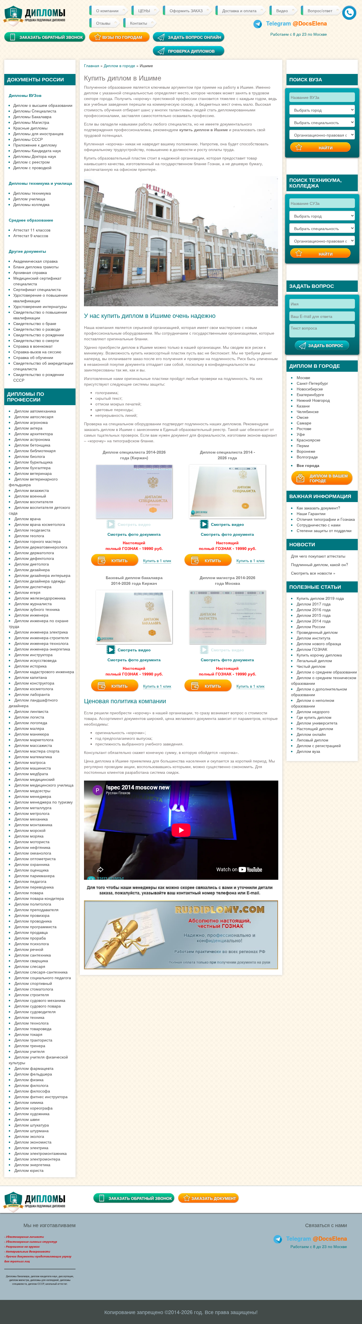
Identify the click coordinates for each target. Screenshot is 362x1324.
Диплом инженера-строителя (41, 637)
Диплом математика (33, 756)
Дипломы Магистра (31, 122)
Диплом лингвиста (31, 711)
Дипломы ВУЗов (25, 95)
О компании (107, 10)
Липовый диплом (312, 740)
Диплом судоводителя (35, 1011)
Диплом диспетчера (32, 586)
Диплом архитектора (33, 433)
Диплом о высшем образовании (42, 105)
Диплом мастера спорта (36, 751)
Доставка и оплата (239, 10)
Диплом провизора (31, 915)
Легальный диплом (314, 660)
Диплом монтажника (33, 824)
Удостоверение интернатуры (40, 306)
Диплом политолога (32, 904)
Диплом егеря (27, 592)
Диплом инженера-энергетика (42, 649)
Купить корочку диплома (319, 655)
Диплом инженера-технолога (41, 643)
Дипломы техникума (32, 193)
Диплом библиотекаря (35, 450)
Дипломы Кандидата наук (37, 150)
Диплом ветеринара (33, 473)
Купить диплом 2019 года (320, 598)
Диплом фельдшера (33, 1074)
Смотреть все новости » (313, 573)
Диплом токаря (28, 1034)
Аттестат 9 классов (30, 235)
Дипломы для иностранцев (38, 133)
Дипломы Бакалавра (32, 116)
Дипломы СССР (28, 139)
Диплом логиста (29, 717)
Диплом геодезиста (32, 530)
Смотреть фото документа (134, 534)
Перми (303, 445)
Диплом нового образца (319, 643)
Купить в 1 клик (157, 560)
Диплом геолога (29, 535)
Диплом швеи (27, 1119)
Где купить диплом (314, 717)
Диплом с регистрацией (319, 745)
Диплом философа (32, 1091)
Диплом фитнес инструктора (41, 1096)
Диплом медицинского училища (44, 785)
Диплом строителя (31, 994)
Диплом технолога (31, 1023)
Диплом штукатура (31, 1125)
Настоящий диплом (315, 728)
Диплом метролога (31, 813)
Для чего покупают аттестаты (318, 556)
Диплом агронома (31, 422)
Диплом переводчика (34, 887)
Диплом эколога (29, 1136)
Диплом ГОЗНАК (312, 649)
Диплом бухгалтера (32, 467)
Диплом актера (28, 428)
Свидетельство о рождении (38, 334)
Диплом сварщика (31, 960)
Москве (303, 377)
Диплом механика (31, 819)
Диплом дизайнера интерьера (42, 575)
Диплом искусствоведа (35, 660)
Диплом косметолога (33, 688)
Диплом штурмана (31, 1130)
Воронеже (306, 451)
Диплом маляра (29, 728)
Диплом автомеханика (35, 411)
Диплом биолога (29, 456)
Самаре (304, 423)
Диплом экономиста (32, 1142)
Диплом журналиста (33, 603)
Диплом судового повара (37, 1006)
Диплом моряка (29, 836)
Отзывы (103, 23)
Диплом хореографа (33, 1108)
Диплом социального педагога (42, 977)
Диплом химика (28, 1102)
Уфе (301, 434)
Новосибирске (310, 389)
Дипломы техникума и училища (40, 183)
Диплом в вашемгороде (329, 478)
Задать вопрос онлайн (194, 37)
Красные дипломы (30, 128)
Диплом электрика (31, 1147)
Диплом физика (29, 1079)
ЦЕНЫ (144, 10)
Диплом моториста (31, 841)
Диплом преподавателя (36, 909)
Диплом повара (28, 892)
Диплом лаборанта (32, 694)
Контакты (138, 23)
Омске (303, 417)
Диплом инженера (31, 615)
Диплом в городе (119, 65)
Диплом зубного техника (37, 609)
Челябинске (308, 411)
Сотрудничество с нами (319, 525)
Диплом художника (31, 1113)
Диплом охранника (31, 864)
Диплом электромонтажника (40, 1153)
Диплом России (311, 626)
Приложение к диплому (35, 145)
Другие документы (27, 251)
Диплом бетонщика (32, 445)
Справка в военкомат (33, 346)
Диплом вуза (308, 751)
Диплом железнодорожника (40, 598)
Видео (282, 10)
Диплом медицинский (34, 779)
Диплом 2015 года (314, 615)
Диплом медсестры (32, 790)
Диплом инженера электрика (41, 632)
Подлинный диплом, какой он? (319, 564)
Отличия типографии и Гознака (326, 519)
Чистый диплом (311, 666)
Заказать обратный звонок (140, 1198)
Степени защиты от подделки (324, 530)
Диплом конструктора (34, 683)
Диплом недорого (313, 711)
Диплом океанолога (32, 853)
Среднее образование (31, 220)
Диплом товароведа (32, 1028)
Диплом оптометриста (35, 858)
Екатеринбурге (310, 394)
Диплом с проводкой (32, 167)
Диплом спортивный (33, 983)
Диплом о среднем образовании (327, 672)
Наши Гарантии (311, 513)
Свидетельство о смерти (36, 340)
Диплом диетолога (31, 564)
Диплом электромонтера (37, 1159)
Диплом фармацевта (33, 1068)
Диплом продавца (31, 932)
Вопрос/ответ (320, 10)
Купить (119, 560)
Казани (303, 406)
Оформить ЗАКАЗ (186, 10)
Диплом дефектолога (34, 558)
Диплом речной (28, 949)
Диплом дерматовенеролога (40, 547)
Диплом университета (317, 723)
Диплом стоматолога (33, 989)
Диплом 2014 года (314, 621)
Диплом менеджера (32, 796)
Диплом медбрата (31, 773)
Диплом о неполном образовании (312, 703)
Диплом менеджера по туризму (43, 802)
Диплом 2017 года (314, 604)
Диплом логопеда (30, 722)
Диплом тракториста (33, 1040)
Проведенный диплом (317, 632)
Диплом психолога (31, 943)
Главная (91, 65)
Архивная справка (30, 272)
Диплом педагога (30, 881)
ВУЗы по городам (122, 37)
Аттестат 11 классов (31, 230)
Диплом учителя (29, 1051)
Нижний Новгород (313, 400)
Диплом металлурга (32, 807)
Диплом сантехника (32, 955)
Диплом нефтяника (32, 847)
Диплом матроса (30, 762)
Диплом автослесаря (33, 416)
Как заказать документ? (318, 508)
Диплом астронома (32, 439)
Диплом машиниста (32, 768)
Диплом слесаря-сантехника (41, 972)
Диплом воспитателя (33, 501)
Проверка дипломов (191, 51)
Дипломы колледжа (31, 204)
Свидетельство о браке (34, 323)
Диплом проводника (33, 921)
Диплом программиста (35, 926)
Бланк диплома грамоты (36, 266)
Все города (308, 465)
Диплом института (313, 638)
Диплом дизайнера (32, 569)
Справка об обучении (33, 357)
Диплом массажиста (33, 745)
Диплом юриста (29, 1170)
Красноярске (308, 440)
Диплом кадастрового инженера (44, 671)
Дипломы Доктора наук (34, 156)
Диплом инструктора (33, 654)
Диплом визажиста (31, 490)
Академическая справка (35, 261)
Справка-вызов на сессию (37, 351)
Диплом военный (30, 496)
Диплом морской (30, 830)
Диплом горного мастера (37, 541)
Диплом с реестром (31, 162)
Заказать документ (213, 1198)
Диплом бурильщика (33, 462)
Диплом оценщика (31, 870)
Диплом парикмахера (34, 875)
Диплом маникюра (31, 734)
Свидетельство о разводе (37, 329)
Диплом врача (27, 518)
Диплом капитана (30, 677)
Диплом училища (29, 198)
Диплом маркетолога (33, 739)
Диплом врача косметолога (39, 524)
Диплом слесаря (29, 966)
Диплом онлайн (311, 734)
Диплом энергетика (32, 1164)
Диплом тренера (29, 1045)
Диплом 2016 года (314, 609)
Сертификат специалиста (37, 289)
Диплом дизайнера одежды (39, 581)
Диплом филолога (31, 1085)
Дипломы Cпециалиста (34, 111)
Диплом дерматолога (34, 552)
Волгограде (307, 457)
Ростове (304, 428)
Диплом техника (29, 1017)
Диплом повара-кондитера (39, 898)
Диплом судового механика (39, 1000)
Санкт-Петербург (312, 383)
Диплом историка (30, 666)
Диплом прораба (30, 938)
